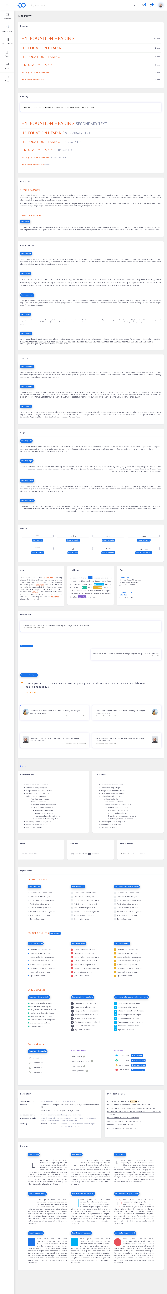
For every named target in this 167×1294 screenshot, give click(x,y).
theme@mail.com (126, 597)
